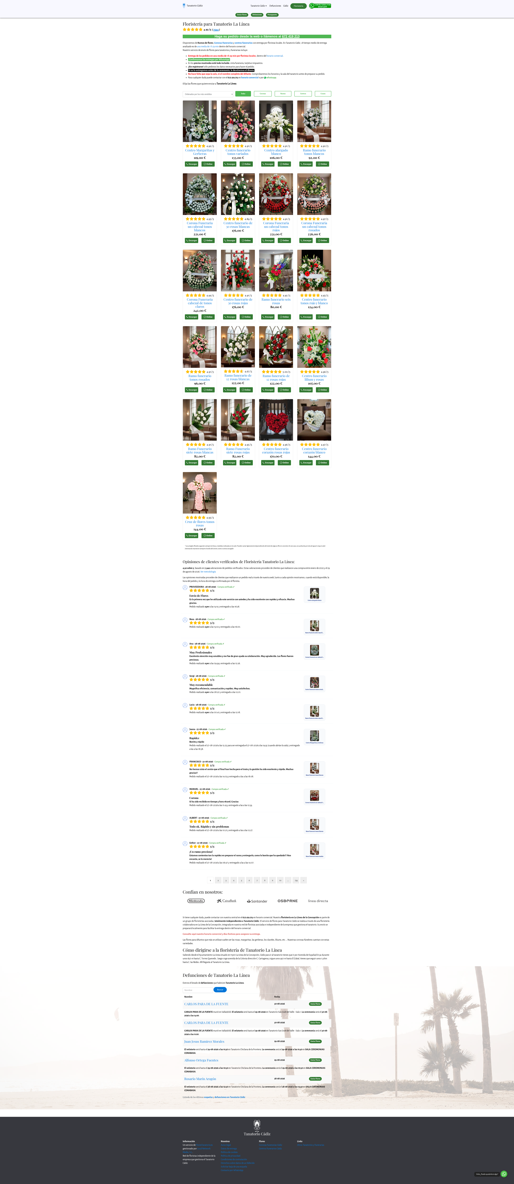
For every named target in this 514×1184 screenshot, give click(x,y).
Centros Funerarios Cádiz (270, 1148)
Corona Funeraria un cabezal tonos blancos (200, 226)
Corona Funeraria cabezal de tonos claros (200, 303)
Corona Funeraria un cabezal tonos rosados (314, 226)
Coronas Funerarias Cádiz (270, 1145)
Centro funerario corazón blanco (314, 450)
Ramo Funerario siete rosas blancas (199, 450)
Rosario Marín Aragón (200, 1079)
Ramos (283, 94)
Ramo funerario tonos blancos (314, 151)
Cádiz (285, 6)
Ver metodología (208, 572)
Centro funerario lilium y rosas (314, 377)
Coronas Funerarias (223, 43)
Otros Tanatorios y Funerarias (310, 1145)
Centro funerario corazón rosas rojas (276, 450)
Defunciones (275, 6)
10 (280, 880)
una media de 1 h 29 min (208, 46)
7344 (216, 29)
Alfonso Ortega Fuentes (201, 1060)
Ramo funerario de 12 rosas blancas (238, 377)
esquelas (208, 1097)
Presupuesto (272, 15)
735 (296, 880)
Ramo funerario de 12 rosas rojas (276, 377)
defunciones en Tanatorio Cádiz (230, 1097)
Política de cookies (229, 1152)
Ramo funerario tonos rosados (199, 377)
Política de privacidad (230, 1156)
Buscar (220, 989)
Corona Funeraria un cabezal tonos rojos (276, 226)
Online (209, 164)
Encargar (193, 164)
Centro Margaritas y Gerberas (199, 151)
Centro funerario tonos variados (238, 151)
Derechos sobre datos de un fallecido (238, 1163)
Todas (243, 94)
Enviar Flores (242, 15)
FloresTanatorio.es (204, 1145)
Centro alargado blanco (276, 151)
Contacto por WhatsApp (232, 1170)
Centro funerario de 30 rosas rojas (238, 301)
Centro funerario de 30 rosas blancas (238, 224)
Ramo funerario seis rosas (276, 301)
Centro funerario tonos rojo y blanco (314, 301)
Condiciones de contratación (234, 1159)
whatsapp (271, 77)
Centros (303, 94)
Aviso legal (226, 1145)
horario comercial (275, 56)
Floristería (298, 6)
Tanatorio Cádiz (195, 5)
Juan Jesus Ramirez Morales (204, 1041)
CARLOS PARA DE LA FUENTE (206, 1004)
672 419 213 (291, 36)
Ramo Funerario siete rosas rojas (238, 450)
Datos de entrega (229, 1148)
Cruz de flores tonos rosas (199, 523)
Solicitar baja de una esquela (234, 1167)
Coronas (263, 94)
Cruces (323, 94)
